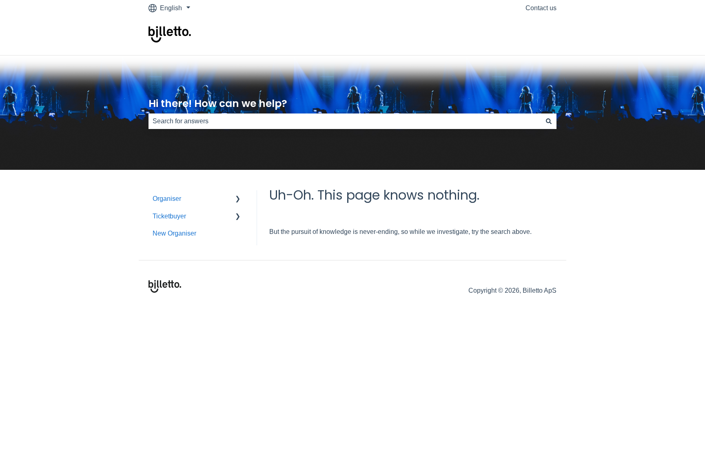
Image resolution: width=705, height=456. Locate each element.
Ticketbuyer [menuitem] (169, 216)
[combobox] (345, 121)
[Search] (548, 121)
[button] (237, 199)
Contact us (540, 7)
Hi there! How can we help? (218, 103)
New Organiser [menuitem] (174, 233)
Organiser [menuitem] (167, 198)
